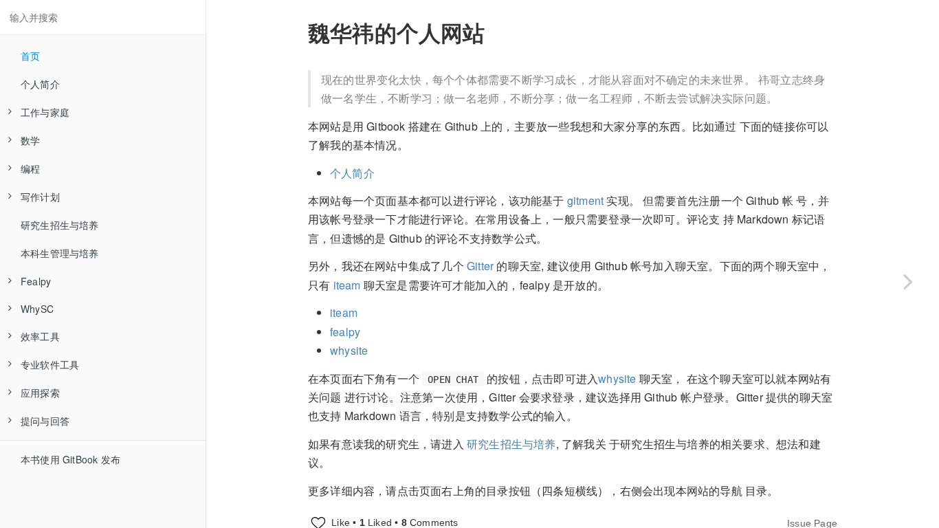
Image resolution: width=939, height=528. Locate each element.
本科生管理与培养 (60, 253)
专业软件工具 (50, 364)
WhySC (37, 309)
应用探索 (40, 392)
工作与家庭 (45, 112)
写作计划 (40, 197)
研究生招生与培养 (60, 225)
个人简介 (40, 84)
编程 (30, 168)
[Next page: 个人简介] (908, 281)
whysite (349, 350)
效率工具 (40, 336)
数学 (30, 140)
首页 (30, 56)
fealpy (345, 332)
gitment (585, 200)
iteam (348, 285)
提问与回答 (45, 421)
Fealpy (36, 281)
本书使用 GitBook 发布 (70, 459)
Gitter (480, 266)
